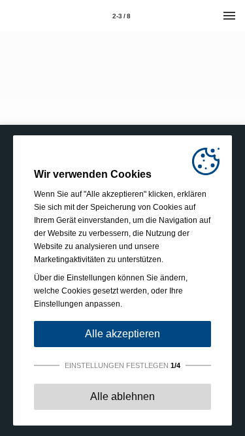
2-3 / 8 (121, 16)
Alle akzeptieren (122, 333)
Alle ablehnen (122, 396)
